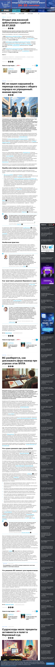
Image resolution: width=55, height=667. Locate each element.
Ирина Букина (5, 161)
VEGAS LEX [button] (24, 212)
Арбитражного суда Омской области (14, 36)
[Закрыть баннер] (21, 657)
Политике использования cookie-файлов (8, 665)
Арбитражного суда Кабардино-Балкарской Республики (18, 41)
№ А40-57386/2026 (20, 465)
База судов (30, 13)
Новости (4, 17)
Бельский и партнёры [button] (24, 453)
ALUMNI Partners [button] (26, 227)
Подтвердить (50, 663)
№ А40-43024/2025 (30, 444)
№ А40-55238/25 (8, 512)
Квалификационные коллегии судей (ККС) (12, 58)
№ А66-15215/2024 (17, 300)
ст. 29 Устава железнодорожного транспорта (27, 418)
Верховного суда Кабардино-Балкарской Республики (19, 44)
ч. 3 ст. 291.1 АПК (9, 156)
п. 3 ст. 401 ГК (11, 413)
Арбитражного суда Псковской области (14, 48)
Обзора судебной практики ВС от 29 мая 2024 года (25, 178)
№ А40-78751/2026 (29, 465)
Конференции (12, 13)
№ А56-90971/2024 (23, 136)
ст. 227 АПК (4, 233)
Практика (5, 563)
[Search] (38, 13)
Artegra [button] (3, 200)
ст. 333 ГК (27, 518)
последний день (30, 38)
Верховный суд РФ (20, 604)
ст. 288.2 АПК (19, 189)
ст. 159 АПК (19, 175)
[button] (9, 28)
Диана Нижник (8, 332)
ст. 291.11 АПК (32, 284)
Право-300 (4, 13)
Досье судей (21, 13)
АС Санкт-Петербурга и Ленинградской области (17, 138)
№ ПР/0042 (16, 477)
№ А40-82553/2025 (24, 407)
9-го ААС (34, 510)
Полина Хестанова (9, 604)
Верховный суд (26, 152)
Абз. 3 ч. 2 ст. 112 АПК (8, 174)
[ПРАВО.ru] (6, 10)
